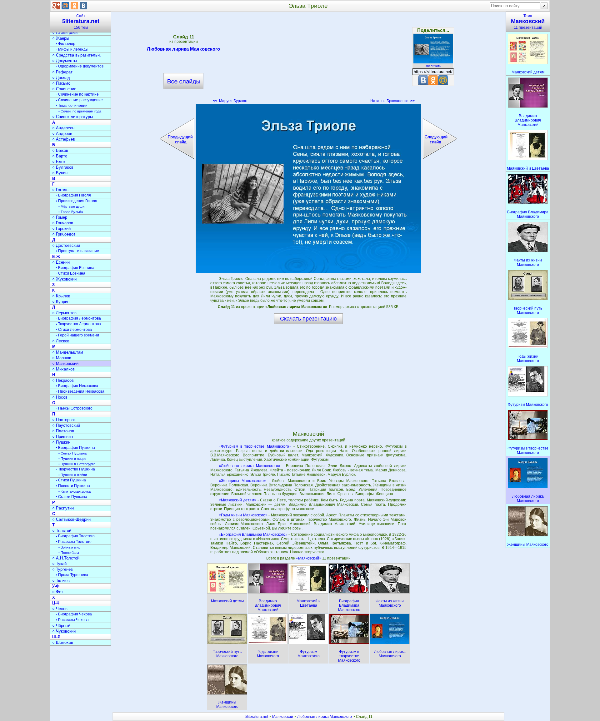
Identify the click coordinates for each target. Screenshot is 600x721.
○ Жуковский (64, 279)
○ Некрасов (63, 380)
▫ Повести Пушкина (73, 486)
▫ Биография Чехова (74, 614)
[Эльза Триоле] (308, 188)
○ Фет (57, 591)
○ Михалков (63, 369)
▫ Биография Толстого (75, 536)
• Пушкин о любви (72, 475)
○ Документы (64, 60)
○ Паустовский (66, 425)
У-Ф (55, 586)
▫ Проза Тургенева (72, 575)
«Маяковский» (309, 558)
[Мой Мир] (65, 5)
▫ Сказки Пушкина (71, 497)
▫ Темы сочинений (72, 105)
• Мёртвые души (71, 206)
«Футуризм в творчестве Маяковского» (255, 446)
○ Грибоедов (64, 234)
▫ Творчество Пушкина (75, 469)
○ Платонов (63, 431)
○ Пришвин (62, 436)
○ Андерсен (63, 128)
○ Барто (59, 156)
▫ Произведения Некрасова (80, 391)
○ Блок (58, 161)
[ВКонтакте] (83, 5)
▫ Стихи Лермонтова (74, 329)
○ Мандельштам (67, 352)
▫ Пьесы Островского (74, 408)
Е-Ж (56, 256)
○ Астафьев (63, 139)
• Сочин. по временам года (79, 111)
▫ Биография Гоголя (73, 195)
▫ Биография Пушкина (75, 447)
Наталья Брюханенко (392, 101)
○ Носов (60, 397)
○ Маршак (61, 358)
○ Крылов (61, 296)
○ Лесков (60, 341)
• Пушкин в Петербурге (76, 464)
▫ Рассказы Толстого (74, 542)
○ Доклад (61, 77)
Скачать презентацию (308, 319)
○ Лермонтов (64, 313)
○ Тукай (59, 563)
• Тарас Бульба (70, 212)
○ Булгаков (62, 167)
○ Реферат (62, 72)
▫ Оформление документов (79, 66)
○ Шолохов (62, 642)
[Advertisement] (308, 59)
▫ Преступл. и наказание (77, 251)
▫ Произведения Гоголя (76, 201)
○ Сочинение (64, 89)
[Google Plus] (56, 5)
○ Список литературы (72, 116)
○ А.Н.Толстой (65, 558)
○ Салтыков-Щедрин (71, 519)
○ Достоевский (66, 245)
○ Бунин (60, 173)
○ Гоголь (60, 189)
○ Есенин (61, 262)
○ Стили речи (65, 32)
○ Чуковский (64, 631)
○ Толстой (61, 530)
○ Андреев (62, 133)
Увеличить (433, 65)
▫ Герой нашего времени (77, 335)
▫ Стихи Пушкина (71, 480)
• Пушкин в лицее (72, 458)
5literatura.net (256, 716)
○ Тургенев (62, 569)
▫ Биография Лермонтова (78, 318)
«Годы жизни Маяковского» (243, 515)
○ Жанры (60, 38)
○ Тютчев (61, 580)
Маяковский (282, 716)
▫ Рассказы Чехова (72, 620)
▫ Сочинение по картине (77, 94)
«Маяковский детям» (237, 500)
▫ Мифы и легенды (72, 49)
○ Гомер (59, 217)
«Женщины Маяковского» (242, 481)
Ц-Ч (55, 603)
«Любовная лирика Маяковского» (249, 466)
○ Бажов (60, 150)
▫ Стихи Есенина (70, 273)
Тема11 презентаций (528, 22)
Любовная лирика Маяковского (183, 49)
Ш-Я (56, 636)
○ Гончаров (62, 223)
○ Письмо (61, 83)
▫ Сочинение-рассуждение (79, 100)
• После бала (68, 552)
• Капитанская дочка (74, 491)
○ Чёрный (61, 625)
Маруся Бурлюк (230, 101)
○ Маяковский (65, 363)
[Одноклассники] (74, 5)
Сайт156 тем (80, 22)
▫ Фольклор (65, 44)
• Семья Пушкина (72, 453)
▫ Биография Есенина (75, 268)
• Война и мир (69, 547)
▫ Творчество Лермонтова (78, 324)
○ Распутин (63, 508)
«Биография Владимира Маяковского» (253, 534)
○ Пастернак (64, 419)
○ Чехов (60, 608)
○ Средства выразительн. (76, 55)
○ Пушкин (61, 442)
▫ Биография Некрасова (77, 386)
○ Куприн (60, 301)
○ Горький (61, 228)
